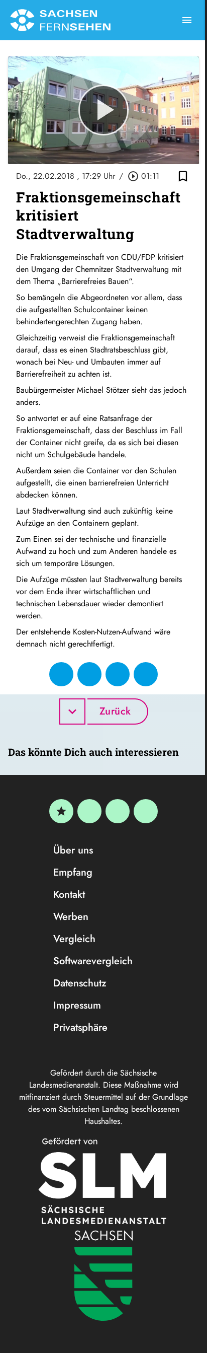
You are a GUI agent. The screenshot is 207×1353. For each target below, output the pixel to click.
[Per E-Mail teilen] (146, 674)
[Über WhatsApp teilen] (118, 674)
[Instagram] (118, 811)
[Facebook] (89, 811)
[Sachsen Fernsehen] (60, 20)
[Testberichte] (61, 811)
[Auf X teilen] (89, 674)
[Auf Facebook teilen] (61, 674)
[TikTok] (146, 811)
